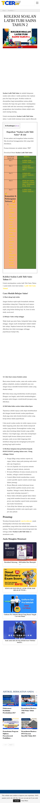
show (17, 126)
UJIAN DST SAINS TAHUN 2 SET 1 (28, 175)
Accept (17, 801)
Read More (24, 801)
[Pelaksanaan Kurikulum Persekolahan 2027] (11, 700)
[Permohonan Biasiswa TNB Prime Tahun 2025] (29, 700)
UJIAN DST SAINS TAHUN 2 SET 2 (28, 167)
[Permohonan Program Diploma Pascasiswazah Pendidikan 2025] (11, 723)
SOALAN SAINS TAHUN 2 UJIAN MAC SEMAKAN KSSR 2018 (28, 183)
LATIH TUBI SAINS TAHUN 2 (28, 161)
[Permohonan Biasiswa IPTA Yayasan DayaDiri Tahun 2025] (29, 723)
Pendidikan (7, 696)
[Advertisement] (20, 71)
